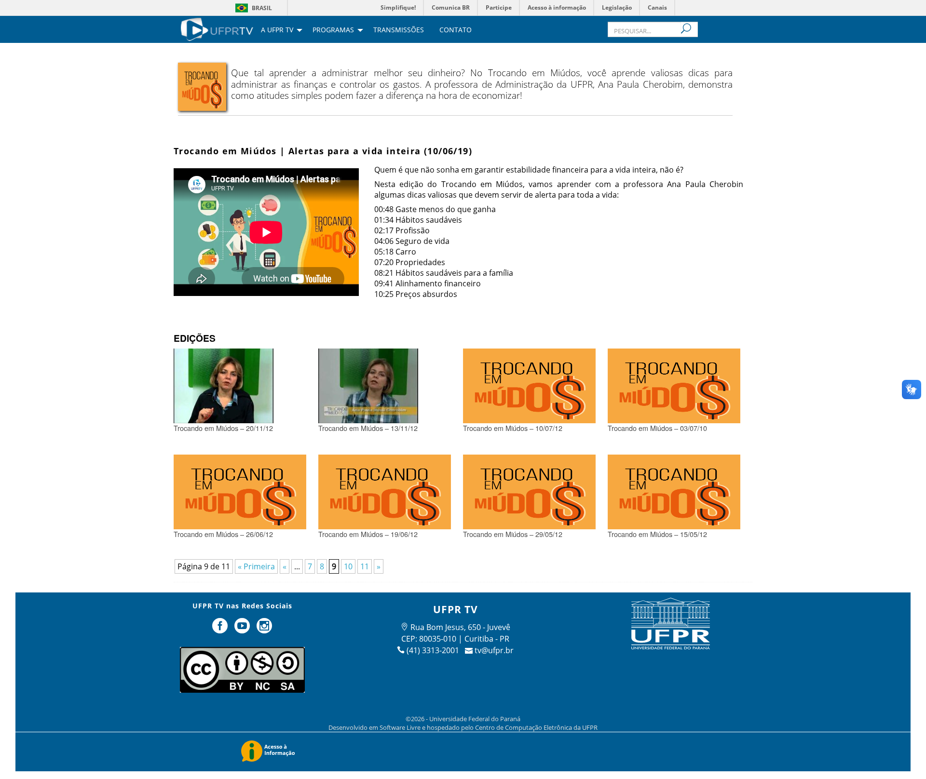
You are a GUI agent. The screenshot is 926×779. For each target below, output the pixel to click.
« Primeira (256, 566)
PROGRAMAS (333, 30)
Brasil (262, 8)
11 (364, 566)
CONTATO (455, 30)
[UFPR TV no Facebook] (221, 629)
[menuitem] (217, 28)
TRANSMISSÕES (398, 30)
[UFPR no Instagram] (264, 629)
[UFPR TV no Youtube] (243, 629)
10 (348, 566)
